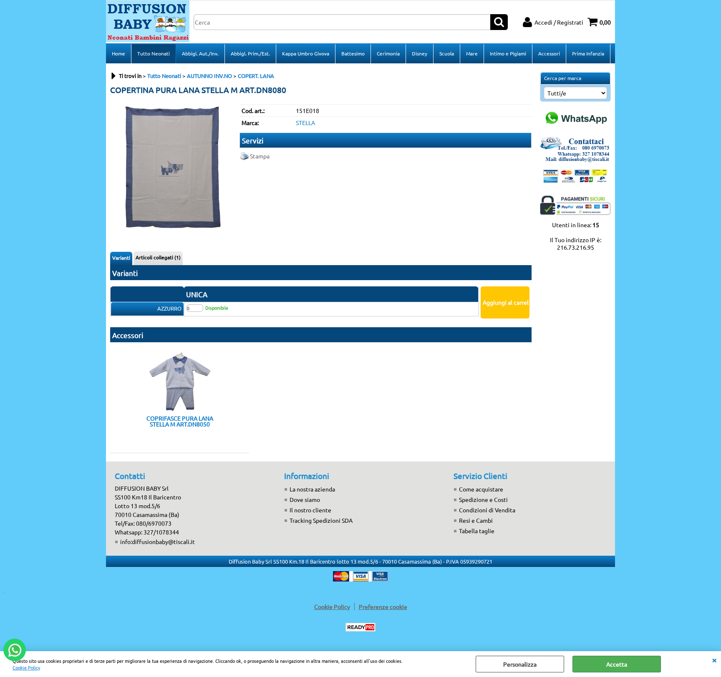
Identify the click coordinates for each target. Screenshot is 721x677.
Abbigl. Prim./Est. (250, 53)
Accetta (616, 664)
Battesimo (353, 53)
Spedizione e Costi (483, 499)
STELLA (305, 122)
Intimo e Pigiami (508, 53)
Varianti (121, 257)
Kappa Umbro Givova (305, 53)
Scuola (446, 53)
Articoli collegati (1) (158, 257)
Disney (419, 53)
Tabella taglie (476, 530)
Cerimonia (388, 53)
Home (118, 53)
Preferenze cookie (383, 606)
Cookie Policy (26, 667)
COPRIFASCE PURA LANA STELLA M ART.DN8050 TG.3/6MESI (179, 421)
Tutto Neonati (153, 53)
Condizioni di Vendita (487, 510)
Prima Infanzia (588, 53)
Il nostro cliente (310, 510)
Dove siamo (305, 499)
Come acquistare (481, 489)
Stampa (260, 156)
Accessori (549, 53)
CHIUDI (714, 659)
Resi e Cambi (476, 520)
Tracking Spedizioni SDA (321, 520)
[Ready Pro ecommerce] (360, 627)
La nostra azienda (312, 489)
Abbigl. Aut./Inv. (200, 53)
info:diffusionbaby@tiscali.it (157, 541)
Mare (472, 53)
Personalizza (520, 664)
